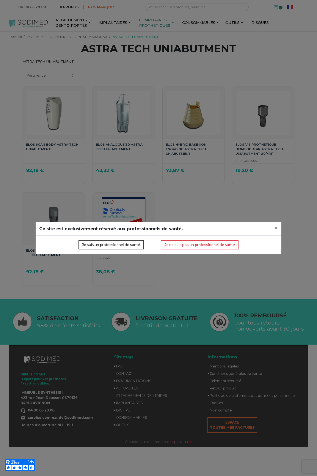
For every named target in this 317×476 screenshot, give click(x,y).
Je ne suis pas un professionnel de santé (200, 245)
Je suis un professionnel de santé (111, 245)
